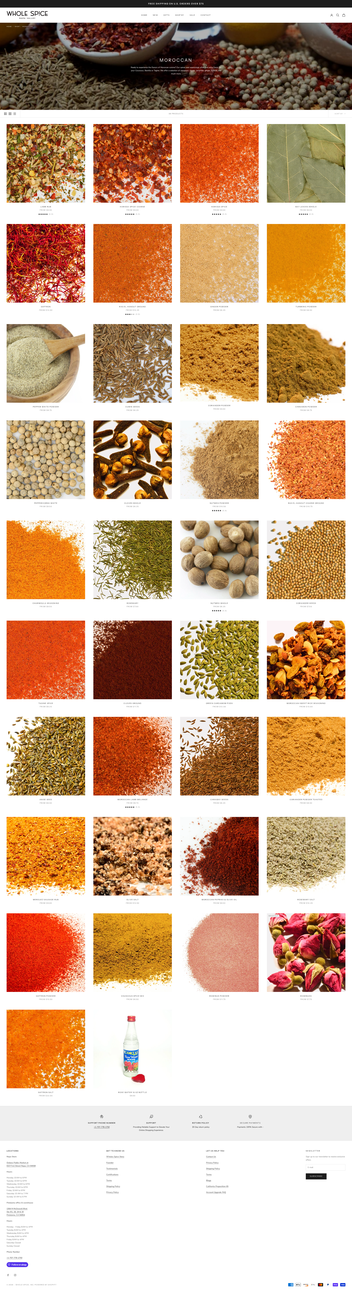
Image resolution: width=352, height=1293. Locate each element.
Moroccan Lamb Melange (133, 799)
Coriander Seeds (306, 603)
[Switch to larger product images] (5, 113)
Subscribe (316, 1176)
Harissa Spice (219, 207)
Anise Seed (46, 799)
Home (144, 15)
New (155, 15)
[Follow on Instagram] (15, 1275)
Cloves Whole (132, 503)
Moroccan (27, 27)
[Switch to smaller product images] (10, 113)
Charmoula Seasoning (46, 603)
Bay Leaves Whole (306, 207)
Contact (206, 15)
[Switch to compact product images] (14, 113)
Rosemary (132, 603)
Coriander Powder (219, 405)
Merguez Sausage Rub (46, 900)
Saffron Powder (46, 996)
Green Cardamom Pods (219, 703)
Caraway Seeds (219, 799)
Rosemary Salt (306, 900)
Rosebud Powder (219, 996)
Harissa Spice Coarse (132, 207)
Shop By (179, 15)
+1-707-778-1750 (102, 1127)
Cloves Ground (132, 703)
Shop (17, 27)
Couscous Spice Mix (132, 996)
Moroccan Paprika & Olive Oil (219, 900)
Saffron (46, 307)
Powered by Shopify (46, 1285)
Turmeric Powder (306, 307)
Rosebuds (306, 996)
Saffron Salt (46, 1092)
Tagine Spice (45, 703)
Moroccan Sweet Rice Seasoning (306, 703)
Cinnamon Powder (306, 407)
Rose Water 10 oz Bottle (132, 1092)
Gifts (166, 15)
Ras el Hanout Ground (132, 307)
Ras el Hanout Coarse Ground (306, 503)
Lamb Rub (45, 207)
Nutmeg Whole (219, 603)
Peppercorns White (46, 503)
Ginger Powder (219, 307)
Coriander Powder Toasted (306, 799)
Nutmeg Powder (219, 503)
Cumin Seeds (132, 407)
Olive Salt (133, 900)
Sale (192, 15)
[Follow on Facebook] (8, 1275)
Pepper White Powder (46, 407)
